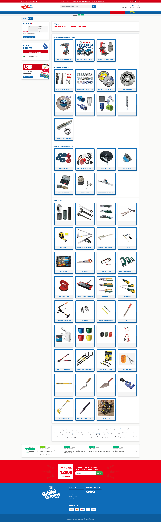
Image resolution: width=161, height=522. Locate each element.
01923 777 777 (33, 1)
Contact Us (63, 1)
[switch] (134, 1)
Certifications (72, 501)
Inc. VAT (138, 1)
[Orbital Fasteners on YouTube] (93, 492)
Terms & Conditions (73, 496)
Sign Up (99, 473)
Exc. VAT (131, 1)
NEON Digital (88, 518)
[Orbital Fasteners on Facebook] (87, 492)
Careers (70, 491)
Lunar (75, 518)
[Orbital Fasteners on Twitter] (90, 492)
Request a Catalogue (28, 76)
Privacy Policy (71, 498)
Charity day (71, 494)
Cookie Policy (71, 499)
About (68, 1)
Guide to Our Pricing (29, 37)
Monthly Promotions (132, 12)
